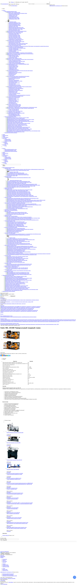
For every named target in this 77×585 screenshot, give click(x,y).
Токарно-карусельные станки (43, 324)
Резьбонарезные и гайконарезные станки (12, 265)
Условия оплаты (7, 139)
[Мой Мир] (4, 355)
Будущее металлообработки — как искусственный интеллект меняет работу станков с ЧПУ (16, 301)
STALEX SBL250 (6, 535)
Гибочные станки (8, 211)
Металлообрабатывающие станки (11, 11)
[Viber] (5, 355)
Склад (6, 145)
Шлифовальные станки (9, 271)
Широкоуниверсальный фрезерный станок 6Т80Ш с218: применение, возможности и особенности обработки (20, 307)
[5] (4, 351)
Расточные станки (8, 263)
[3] (2, 351)
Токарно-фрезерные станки (33, 324)
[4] (3, 351)
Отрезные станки (8, 255)
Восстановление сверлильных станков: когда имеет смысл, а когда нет (13, 303)
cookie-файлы (10, 582)
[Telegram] (9, 355)
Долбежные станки (8, 215)
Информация (2, 556)
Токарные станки (8, 168)
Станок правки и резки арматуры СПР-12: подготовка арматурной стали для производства (16, 309)
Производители (5, 135)
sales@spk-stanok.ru (14, 5)
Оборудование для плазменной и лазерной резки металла (15, 202)
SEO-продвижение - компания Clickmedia (7, 578)
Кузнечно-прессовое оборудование (11, 227)
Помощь (1, 557)
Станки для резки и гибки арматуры (11, 266)
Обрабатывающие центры (9, 187)
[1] (0, 351)
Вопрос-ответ (5, 569)
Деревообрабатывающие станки (10, 116)
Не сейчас (3, 580)
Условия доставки (8, 140)
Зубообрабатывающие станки (10, 220)
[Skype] (8, 355)
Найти (4, 165)
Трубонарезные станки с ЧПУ (53, 324)
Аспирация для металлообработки (11, 209)
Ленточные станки (8, 197)
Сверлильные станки (8, 188)
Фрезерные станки (8, 176)
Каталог (4, 10)
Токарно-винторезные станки (5, 324)
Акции (4, 134)
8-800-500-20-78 (52, 5)
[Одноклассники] (2, 355)
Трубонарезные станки (24, 324)
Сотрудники (5, 561)
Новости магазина (4, 295)
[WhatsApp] (7, 355)
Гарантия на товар (8, 158)
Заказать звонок (15, 572)
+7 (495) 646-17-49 (58, 5)
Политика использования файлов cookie (10, 575)
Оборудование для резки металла (10, 245)
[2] (1, 351)
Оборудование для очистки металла (11, 210)
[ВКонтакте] (1, 355)
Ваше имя (2, 539)
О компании (5, 159)
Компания (2, 555)
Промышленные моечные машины (11, 132)
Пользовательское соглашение (8, 574)
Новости (6, 142)
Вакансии (6, 143)
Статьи (4, 568)
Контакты (4, 144)
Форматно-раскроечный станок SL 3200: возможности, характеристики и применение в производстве (18, 311)
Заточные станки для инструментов (11, 216)
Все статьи (2, 305)
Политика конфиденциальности (8, 573)
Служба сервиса (5, 137)
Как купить (5, 138)
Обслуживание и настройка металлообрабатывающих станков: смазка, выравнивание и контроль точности (19, 299)
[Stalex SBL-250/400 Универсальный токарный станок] (11, 339)
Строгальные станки (8, 269)
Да (0, 580)
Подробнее (9, 435)
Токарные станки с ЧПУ (15, 324)
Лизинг (4, 136)
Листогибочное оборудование (61, 320)
